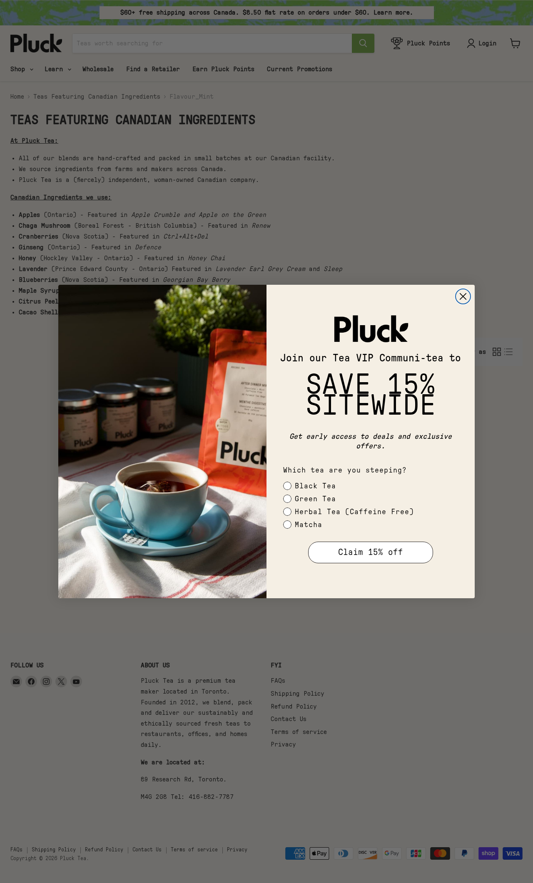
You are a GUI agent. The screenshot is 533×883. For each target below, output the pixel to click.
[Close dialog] (463, 296)
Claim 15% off (370, 552)
